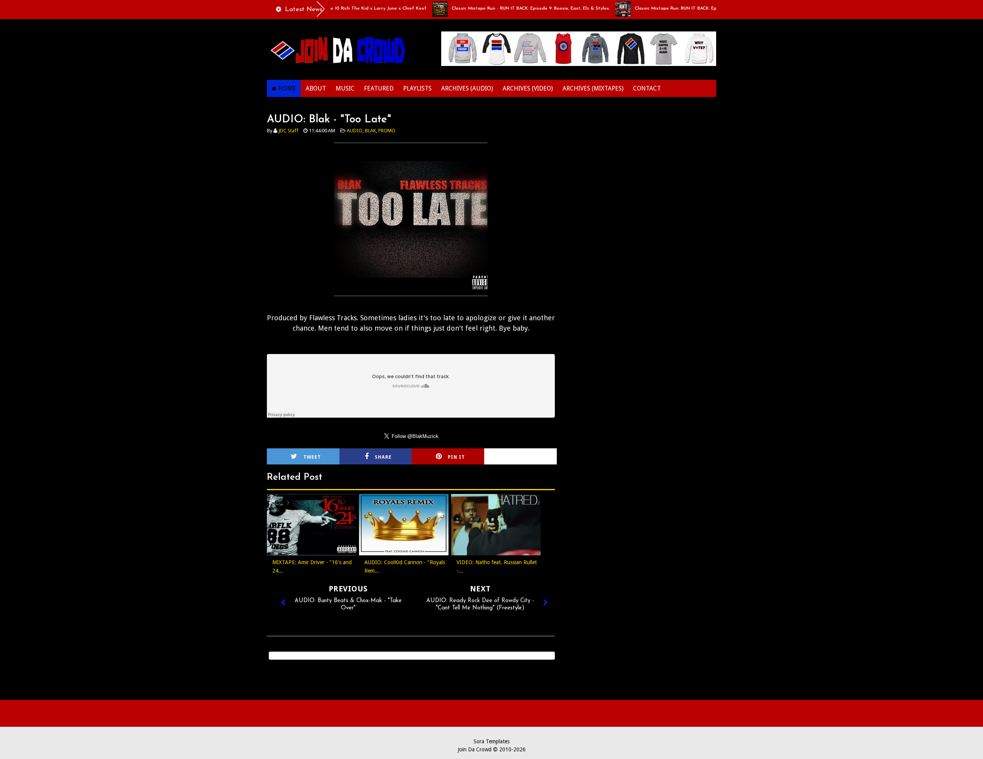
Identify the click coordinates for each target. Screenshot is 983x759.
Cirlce (530, 457)
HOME (287, 88)
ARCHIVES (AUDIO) (467, 88)
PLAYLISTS (417, 88)
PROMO (387, 130)
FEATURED (379, 88)
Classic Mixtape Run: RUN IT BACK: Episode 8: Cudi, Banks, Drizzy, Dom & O (695, 8)
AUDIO (354, 130)
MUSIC (345, 88)
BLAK (370, 130)
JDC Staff (288, 130)
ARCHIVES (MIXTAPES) (593, 88)
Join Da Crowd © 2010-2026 (492, 749)
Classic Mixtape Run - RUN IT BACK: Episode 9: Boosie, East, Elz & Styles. (509, 8)
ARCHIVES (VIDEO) (528, 88)
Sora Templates (491, 741)
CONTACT (647, 88)
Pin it (456, 457)
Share (383, 457)
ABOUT (316, 88)
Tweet (312, 457)
